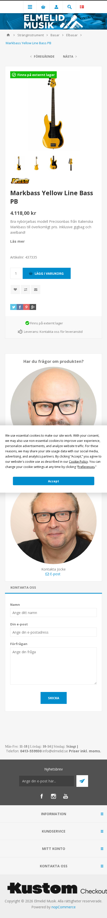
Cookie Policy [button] (78, 461)
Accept (53, 481)
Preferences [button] (86, 467)
